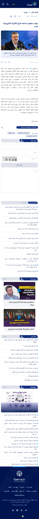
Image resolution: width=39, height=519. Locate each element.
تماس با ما (29, 487)
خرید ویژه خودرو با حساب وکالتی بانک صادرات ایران (23, 238)
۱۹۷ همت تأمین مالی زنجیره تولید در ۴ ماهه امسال (22, 213)
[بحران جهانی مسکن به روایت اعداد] (19, 401)
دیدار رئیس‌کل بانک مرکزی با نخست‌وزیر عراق (24, 464)
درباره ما (22, 487)
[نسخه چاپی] (11, 16)
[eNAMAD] (19, 516)
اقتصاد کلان (34, 12)
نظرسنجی (6, 491)
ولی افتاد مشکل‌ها (32, 254)
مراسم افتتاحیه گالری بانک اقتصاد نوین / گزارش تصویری (21, 429)
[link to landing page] (27, 4)
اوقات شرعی (14, 491)
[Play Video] (19, 291)
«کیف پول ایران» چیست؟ (30, 346)
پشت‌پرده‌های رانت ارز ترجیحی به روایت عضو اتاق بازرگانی (21, 420)
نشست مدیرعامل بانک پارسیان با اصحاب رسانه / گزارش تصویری (20, 425)
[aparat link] (21, 510)
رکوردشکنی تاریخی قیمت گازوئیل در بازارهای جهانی (23, 218)
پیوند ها (15, 487)
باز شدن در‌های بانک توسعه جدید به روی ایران (21, 329)
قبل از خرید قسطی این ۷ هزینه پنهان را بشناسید (23, 350)
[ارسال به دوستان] (19, 16)
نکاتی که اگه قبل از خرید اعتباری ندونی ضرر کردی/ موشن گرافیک (20, 416)
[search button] (8, 4)
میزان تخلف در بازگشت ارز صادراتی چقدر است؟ (23, 437)
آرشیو (10, 487)
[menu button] (3, 4)
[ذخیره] (15, 16)
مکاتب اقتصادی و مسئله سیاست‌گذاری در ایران (24, 354)
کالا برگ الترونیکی (31, 136)
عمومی (26, 12)
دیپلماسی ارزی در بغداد (30, 458)
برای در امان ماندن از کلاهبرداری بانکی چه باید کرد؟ (23, 368)
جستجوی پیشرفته (19, 495)
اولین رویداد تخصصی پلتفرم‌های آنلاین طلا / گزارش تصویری (20, 453)
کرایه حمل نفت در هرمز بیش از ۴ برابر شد (25, 243)
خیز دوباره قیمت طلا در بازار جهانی (27, 229)
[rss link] (13, 510)
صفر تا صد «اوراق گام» (30, 380)
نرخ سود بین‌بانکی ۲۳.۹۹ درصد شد (27, 271)
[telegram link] (26, 510)
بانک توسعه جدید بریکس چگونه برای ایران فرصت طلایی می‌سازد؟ (20, 433)
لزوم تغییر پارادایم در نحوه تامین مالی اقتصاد (24, 372)
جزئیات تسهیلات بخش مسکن (28, 461)
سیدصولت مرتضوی (23, 133)
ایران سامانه (15, 505)
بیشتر (3, 279)
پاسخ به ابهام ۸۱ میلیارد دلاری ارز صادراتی (25, 441)
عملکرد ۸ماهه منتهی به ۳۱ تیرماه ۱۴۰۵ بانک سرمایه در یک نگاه (20, 448)
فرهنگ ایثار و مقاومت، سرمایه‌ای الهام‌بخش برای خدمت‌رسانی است (21, 260)
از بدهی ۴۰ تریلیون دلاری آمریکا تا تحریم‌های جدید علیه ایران (21, 249)
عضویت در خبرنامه (31, 491)
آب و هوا (22, 491)
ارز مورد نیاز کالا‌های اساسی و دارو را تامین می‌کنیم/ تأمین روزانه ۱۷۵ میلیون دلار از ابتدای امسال (21, 208)
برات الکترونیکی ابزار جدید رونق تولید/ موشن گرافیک (22, 358)
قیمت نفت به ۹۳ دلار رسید (29, 234)
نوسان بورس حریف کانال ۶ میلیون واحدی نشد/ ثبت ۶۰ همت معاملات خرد (21, 266)
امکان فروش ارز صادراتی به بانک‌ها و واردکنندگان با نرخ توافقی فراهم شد (21, 224)
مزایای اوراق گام (32, 376)
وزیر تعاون (11, 133)
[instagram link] (17, 510)
